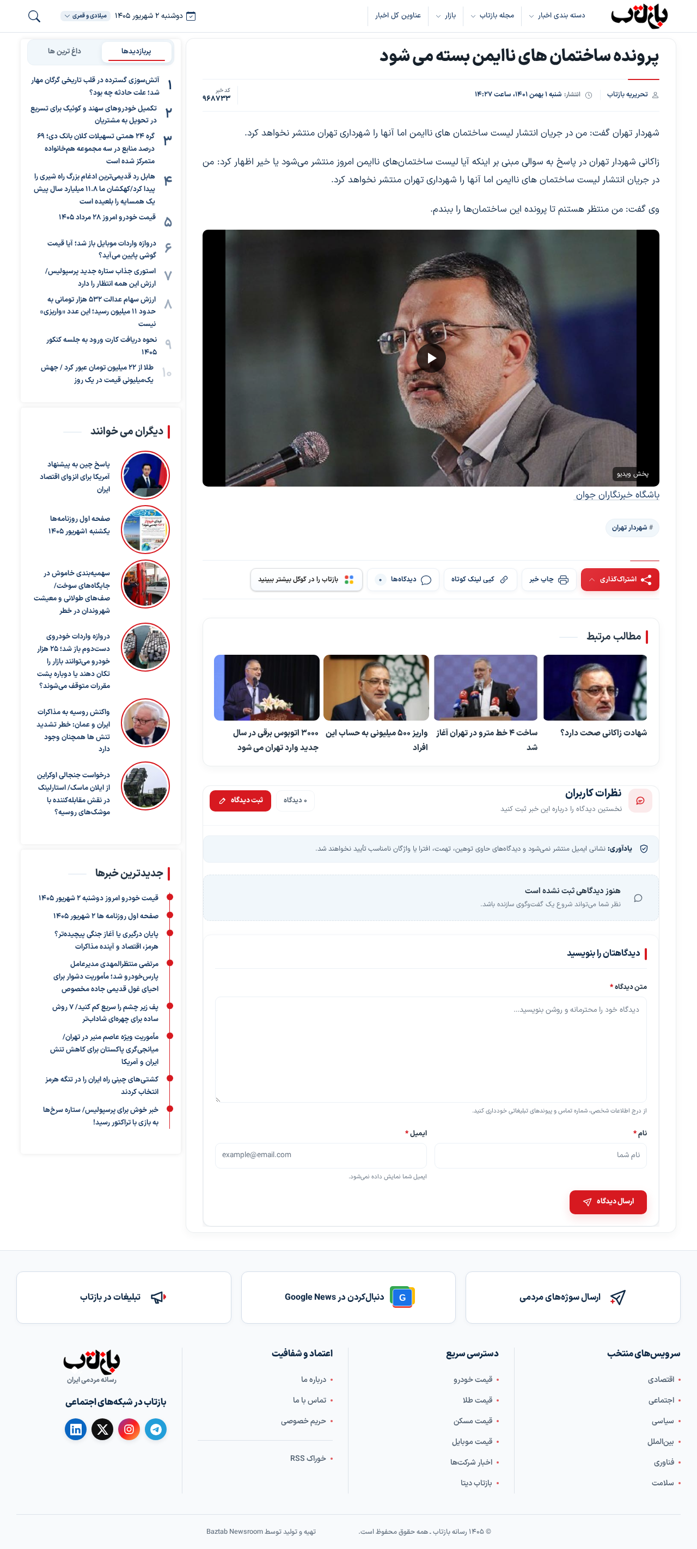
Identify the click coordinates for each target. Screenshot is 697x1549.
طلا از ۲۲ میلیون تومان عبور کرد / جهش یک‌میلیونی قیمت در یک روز (97, 374)
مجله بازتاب (497, 15)
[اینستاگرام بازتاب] (129, 1429)
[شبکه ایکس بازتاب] (102, 1429)
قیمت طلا (477, 1400)
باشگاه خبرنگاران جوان (616, 495)
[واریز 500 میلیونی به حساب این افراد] (376, 688)
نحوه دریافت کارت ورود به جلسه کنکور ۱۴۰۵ (101, 346)
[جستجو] (34, 16)
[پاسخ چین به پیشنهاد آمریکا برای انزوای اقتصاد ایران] (145, 475)
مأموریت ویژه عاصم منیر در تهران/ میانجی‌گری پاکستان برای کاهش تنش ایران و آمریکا (104, 1050)
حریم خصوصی (303, 1421)
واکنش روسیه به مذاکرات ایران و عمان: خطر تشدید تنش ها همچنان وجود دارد (73, 731)
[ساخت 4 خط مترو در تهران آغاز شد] (486, 688)
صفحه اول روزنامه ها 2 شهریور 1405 (105, 916)
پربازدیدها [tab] (136, 51)
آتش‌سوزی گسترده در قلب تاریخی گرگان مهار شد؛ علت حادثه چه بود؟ (95, 87)
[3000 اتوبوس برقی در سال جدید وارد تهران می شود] (267, 688)
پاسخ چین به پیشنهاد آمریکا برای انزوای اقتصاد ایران (75, 477)
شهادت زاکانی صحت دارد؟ (603, 734)
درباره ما (313, 1380)
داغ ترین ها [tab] (64, 51)
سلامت (663, 1483)
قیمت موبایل (472, 1442)
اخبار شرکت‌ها (471, 1462)
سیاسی (663, 1421)
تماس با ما (309, 1400)
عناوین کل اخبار (398, 15)
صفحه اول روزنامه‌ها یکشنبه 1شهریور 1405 (79, 525)
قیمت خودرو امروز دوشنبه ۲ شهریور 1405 (98, 898)
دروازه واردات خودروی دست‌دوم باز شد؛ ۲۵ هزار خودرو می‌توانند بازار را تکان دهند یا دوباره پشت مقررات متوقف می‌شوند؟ (73, 661)
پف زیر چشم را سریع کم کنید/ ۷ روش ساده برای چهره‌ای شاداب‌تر (105, 1013)
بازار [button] (450, 15)
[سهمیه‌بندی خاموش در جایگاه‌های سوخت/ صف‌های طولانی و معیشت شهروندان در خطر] (145, 588)
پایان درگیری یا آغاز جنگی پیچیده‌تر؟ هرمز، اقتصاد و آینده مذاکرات (106, 940)
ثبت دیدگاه (247, 800)
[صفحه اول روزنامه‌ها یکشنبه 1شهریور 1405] (145, 529)
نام (640, 1133)
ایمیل (416, 1133)
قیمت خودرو (473, 1380)
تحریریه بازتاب (627, 94)
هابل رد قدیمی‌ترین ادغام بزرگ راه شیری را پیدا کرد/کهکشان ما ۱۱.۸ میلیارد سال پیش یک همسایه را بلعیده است (94, 189)
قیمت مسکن (473, 1421)
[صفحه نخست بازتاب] (91, 1362)
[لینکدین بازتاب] (76, 1429)
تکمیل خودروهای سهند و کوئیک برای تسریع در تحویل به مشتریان (93, 115)
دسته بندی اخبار (561, 15)
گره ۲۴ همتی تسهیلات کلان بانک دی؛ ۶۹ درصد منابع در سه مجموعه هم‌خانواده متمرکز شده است (96, 149)
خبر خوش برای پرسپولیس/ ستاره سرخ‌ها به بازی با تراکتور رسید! (100, 1116)
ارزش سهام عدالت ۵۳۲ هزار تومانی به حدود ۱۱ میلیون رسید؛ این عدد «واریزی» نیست (98, 312)
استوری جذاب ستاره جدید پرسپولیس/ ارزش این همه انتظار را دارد (100, 278)
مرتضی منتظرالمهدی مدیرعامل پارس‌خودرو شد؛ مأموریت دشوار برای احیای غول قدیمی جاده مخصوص (105, 977)
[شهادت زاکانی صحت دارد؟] (595, 688)
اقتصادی (661, 1380)
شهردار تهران (629, 528)
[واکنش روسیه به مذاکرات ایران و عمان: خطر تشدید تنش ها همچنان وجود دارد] (145, 727)
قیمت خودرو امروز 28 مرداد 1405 (107, 217)
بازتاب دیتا (476, 1483)
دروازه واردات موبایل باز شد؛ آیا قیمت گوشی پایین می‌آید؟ (101, 250)
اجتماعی (661, 1400)
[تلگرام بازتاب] (156, 1429)
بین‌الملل (660, 1442)
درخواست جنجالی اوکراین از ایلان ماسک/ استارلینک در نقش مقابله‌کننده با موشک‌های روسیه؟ (73, 794)
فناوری (664, 1462)
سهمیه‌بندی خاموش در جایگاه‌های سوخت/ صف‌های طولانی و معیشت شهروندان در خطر (72, 592)
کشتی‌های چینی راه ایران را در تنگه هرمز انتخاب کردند (101, 1086)
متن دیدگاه (628, 987)
